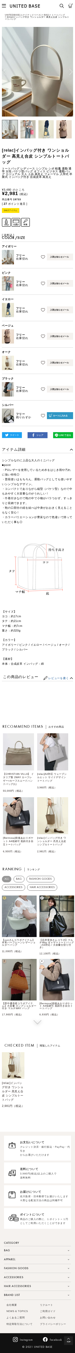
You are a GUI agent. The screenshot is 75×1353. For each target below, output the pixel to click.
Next (71, 72)
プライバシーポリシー (53, 1324)
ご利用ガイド (48, 1311)
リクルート (46, 1305)
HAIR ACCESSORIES (42, 887)
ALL (7, 879)
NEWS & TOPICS (17, 1311)
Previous (4, 72)
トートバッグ (58, 15)
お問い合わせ (48, 1317)
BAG (46, 15)
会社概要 (11, 1305)
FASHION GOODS (40, 879)
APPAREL (10, 1259)
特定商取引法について (19, 1324)
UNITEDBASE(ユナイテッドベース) (23, 15)
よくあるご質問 (15, 1317)
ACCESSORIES (13, 887)
